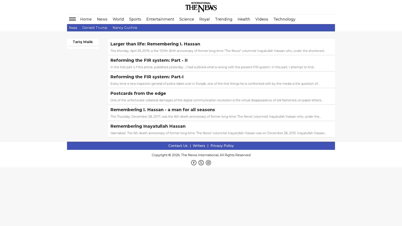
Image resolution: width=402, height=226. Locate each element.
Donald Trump (94, 28)
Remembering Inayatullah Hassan (148, 126)
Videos (261, 19)
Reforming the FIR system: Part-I (147, 76)
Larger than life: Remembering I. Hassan (155, 43)
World (118, 19)
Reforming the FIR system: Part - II (149, 60)
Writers (199, 146)
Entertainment (160, 19)
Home (86, 19)
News (102, 19)
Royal (204, 19)
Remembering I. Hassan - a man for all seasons (162, 109)
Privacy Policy (222, 146)
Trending (223, 19)
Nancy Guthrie (125, 28)
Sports (135, 19)
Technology (284, 19)
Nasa (73, 28)
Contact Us (178, 146)
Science (186, 19)
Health (244, 19)
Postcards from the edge (138, 93)
